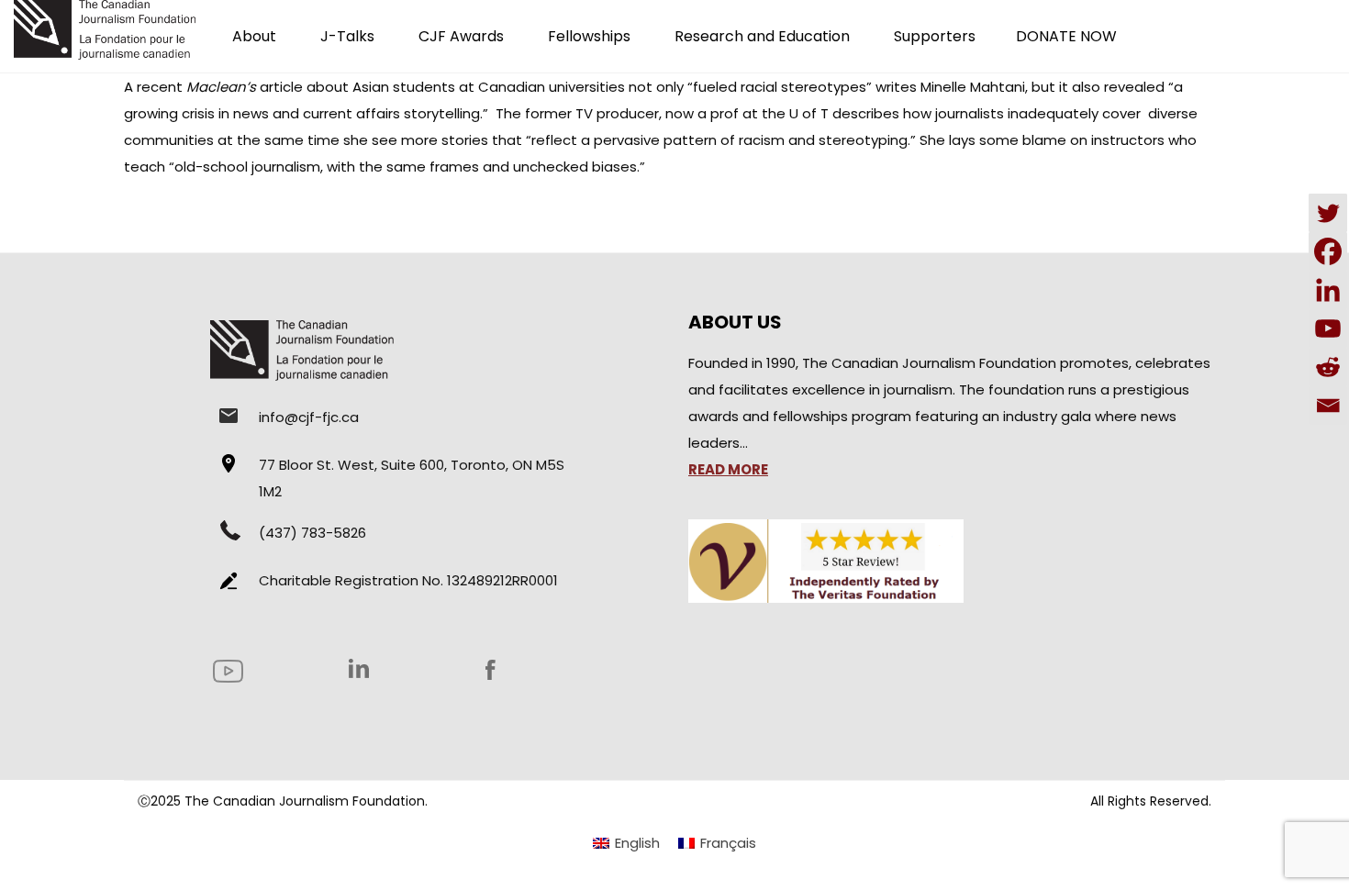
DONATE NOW (1066, 36)
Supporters (935, 36)
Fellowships (589, 36)
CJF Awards (461, 36)
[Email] (1328, 405)
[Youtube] (1328, 328)
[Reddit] (1328, 367)
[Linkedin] (1328, 290)
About (254, 36)
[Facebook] (1328, 251)
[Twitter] (1328, 213)
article (244, 86)
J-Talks (347, 36)
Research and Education (762, 36)
